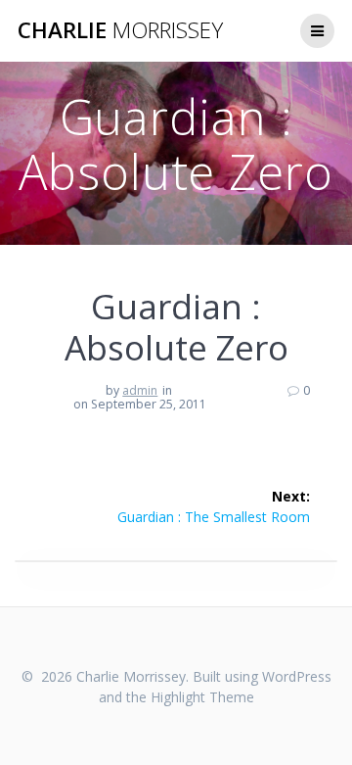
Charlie (120, 30)
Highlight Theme (202, 697)
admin (139, 390)
